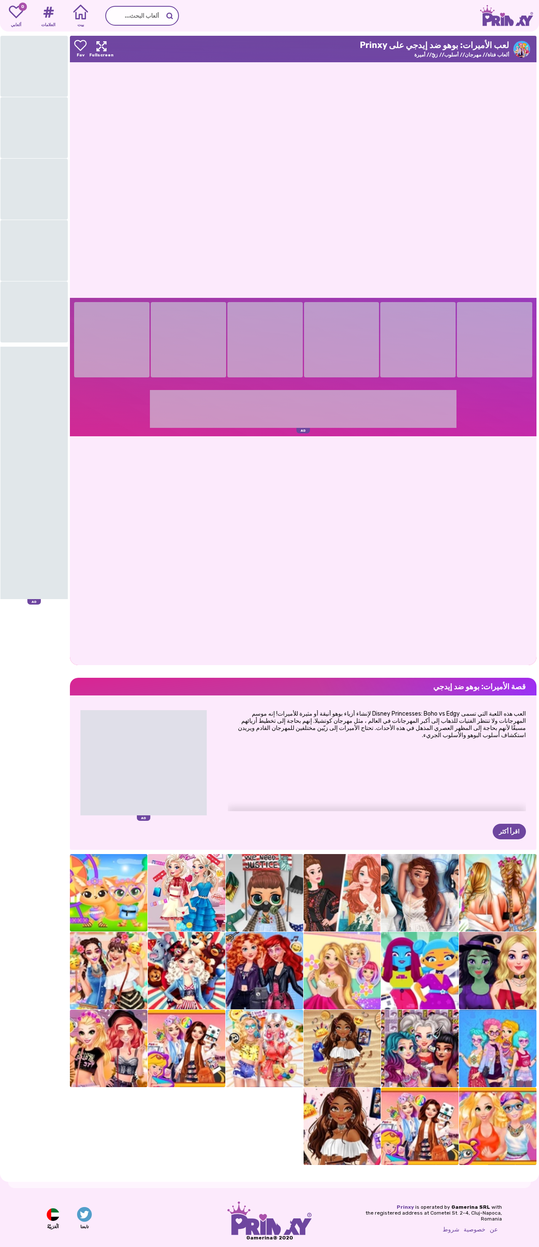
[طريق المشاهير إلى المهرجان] (420, 1126)
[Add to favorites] (80, 49)
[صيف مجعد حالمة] (342, 1048)
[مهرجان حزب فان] (420, 970)
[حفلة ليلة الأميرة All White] (420, 892)
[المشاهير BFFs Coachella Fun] (108, 970)
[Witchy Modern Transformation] (497, 970)
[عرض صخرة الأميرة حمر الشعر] (264, 970)
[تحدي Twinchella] (108, 892)
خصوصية (475, 1229)
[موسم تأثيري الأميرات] (420, 1048)
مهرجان (473, 55)
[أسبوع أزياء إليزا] (186, 892)
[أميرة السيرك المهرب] (186, 970)
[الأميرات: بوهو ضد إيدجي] (497, 1048)
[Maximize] (101, 49)
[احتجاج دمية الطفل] (264, 892)
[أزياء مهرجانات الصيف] (497, 892)
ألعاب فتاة (498, 55)
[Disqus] (303, 550)
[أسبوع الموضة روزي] (342, 970)
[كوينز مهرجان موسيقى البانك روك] (108, 1048)
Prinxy (405, 1207)
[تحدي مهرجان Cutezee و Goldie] (497, 1126)
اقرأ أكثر (509, 831)
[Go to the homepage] (509, 16)
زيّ (435, 55)
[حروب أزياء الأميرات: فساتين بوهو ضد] (342, 892)
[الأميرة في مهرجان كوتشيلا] (342, 1126)
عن (494, 1229)
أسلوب (451, 55)
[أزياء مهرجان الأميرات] (186, 1048)
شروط (451, 1229)
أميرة (419, 55)
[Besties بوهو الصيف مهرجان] (264, 1048)
